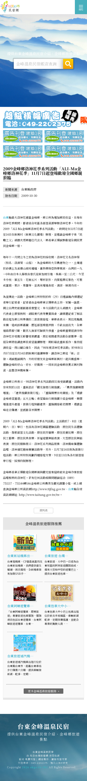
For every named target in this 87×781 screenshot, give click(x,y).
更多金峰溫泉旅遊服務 (44, 691)
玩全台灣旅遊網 (39, 755)
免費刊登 (30, 759)
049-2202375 (39, 762)
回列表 (44, 510)
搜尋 (68, 64)
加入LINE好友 (59, 762)
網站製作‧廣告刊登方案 (52, 759)
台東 (6, 217)
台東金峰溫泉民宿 (10, 7)
